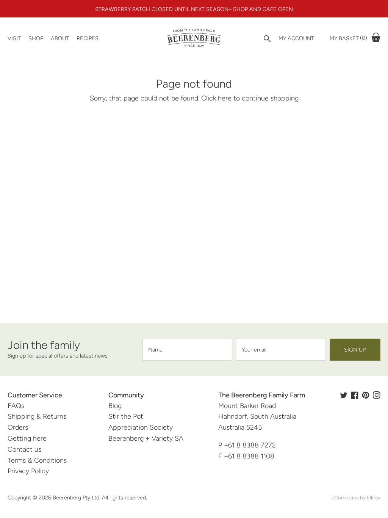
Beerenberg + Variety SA (145, 438)
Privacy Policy (28, 471)
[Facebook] (354, 395)
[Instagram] (376, 395)
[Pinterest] (365, 395)
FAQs (16, 406)
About (60, 38)
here (225, 98)
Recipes (88, 38)
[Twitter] (343, 395)
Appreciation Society (140, 427)
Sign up (355, 349)
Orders (18, 427)
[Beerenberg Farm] (194, 38)
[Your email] (281, 350)
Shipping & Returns (37, 416)
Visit (14, 38)
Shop (35, 38)
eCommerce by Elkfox (356, 497)
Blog (115, 406)
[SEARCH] (267, 38)
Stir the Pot (125, 416)
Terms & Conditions (37, 460)
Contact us (24, 449)
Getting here (27, 438)
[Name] (187, 350)
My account (296, 38)
